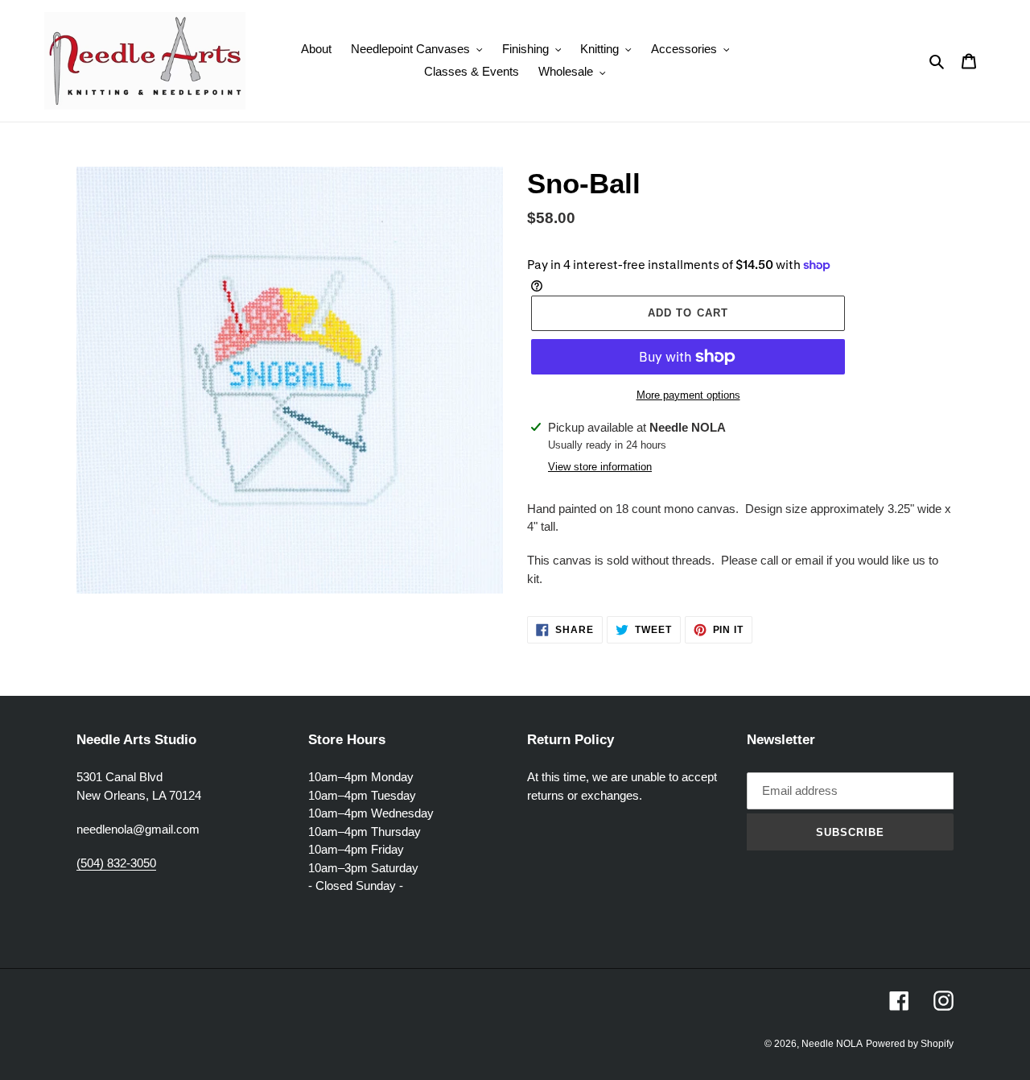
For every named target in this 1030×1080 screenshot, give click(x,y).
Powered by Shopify (910, 1043)
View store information (600, 467)
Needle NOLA (832, 1043)
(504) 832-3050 (116, 863)
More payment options (688, 395)
